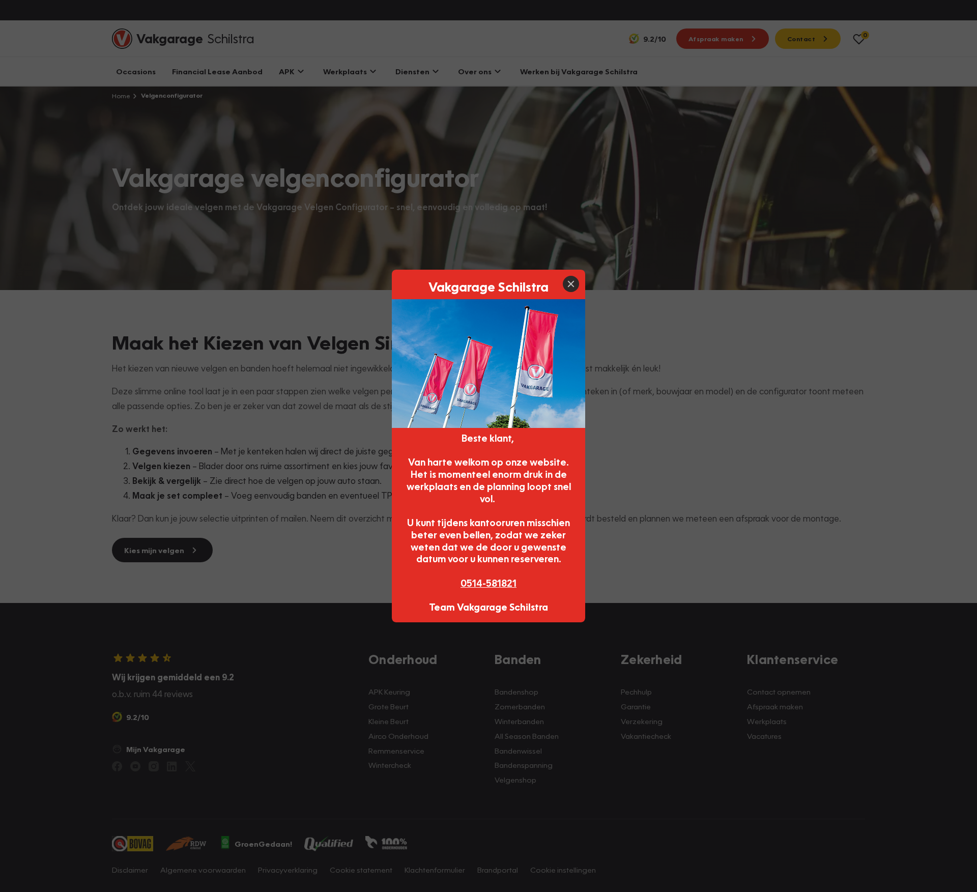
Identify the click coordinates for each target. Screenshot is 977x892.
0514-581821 (488, 583)
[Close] (571, 284)
